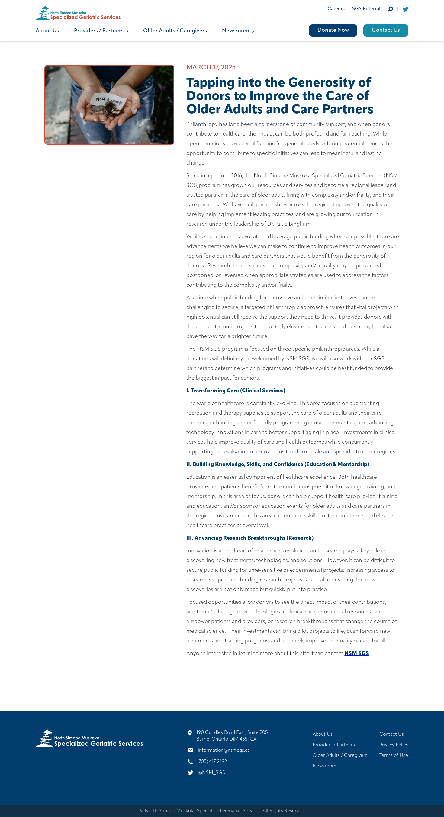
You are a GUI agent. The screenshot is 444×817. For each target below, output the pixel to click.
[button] (108, 30)
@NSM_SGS (211, 772)
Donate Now (333, 30)
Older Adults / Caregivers (175, 31)
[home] (129, 13)
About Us (47, 31)
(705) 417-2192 (212, 761)
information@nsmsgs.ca (224, 750)
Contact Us (386, 30)
